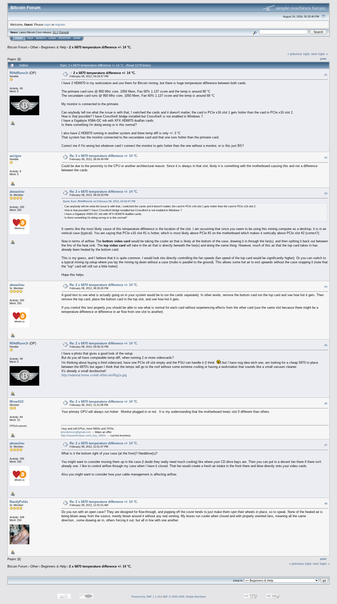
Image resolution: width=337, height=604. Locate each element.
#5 (325, 345)
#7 (325, 445)
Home (18, 38)
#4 (325, 286)
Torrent (63, 32)
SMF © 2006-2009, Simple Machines (184, 596)
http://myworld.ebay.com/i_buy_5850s (83, 435)
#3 (325, 193)
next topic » (319, 54)
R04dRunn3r (19, 73)
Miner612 (16, 401)
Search (41, 38)
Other (34, 47)
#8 (325, 503)
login (47, 24)
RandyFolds (19, 502)
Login (52, 38)
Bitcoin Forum (17, 47)
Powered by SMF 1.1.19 (145, 596)
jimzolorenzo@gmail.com (76, 432)
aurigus (15, 156)
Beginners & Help (53, 47)
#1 (325, 74)
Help (30, 38)
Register (65, 38)
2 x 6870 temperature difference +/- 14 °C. (100, 47)
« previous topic (298, 54)
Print (323, 58)
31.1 (55, 32)
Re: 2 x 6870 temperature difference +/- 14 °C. (104, 156)
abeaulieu (17, 191)
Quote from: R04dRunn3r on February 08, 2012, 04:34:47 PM (99, 201)
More (77, 38)
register (60, 24)
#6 (325, 403)
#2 (325, 157)
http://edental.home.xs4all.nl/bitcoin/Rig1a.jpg (94, 375)
